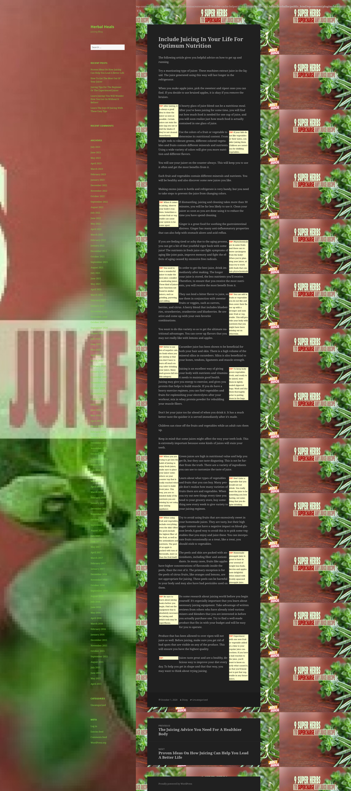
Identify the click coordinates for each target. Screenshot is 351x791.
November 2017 (99, 514)
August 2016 (97, 596)
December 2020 (99, 311)
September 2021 (99, 262)
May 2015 (96, 678)
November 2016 (99, 579)
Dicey (185, 699)
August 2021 (97, 267)
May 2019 (96, 415)
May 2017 (96, 546)
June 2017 (96, 541)
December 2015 (99, 640)
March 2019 (97, 426)
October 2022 (98, 196)
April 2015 (96, 683)
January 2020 (97, 371)
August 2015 (97, 661)
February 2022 (98, 240)
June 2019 (96, 409)
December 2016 (99, 574)
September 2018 (99, 459)
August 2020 (97, 333)
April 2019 (96, 420)
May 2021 (96, 283)
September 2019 (99, 393)
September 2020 (99, 327)
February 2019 (98, 431)
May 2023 (96, 157)
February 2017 (98, 563)
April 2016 (96, 618)
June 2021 (96, 278)
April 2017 (96, 552)
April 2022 (96, 229)
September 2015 (99, 656)
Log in (94, 726)
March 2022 (97, 234)
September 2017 (99, 525)
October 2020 (98, 322)
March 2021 (97, 294)
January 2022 (97, 245)
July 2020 (95, 338)
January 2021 (97, 305)
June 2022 (96, 218)
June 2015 (96, 672)
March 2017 (97, 557)
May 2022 (96, 223)
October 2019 (98, 388)
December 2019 (99, 377)
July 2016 (95, 601)
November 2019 (99, 382)
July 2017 (95, 535)
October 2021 (98, 256)
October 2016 (98, 585)
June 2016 (96, 607)
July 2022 (95, 212)
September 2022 (99, 201)
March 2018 (97, 492)
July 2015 (95, 667)
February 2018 (98, 497)
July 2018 (95, 470)
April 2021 (96, 289)
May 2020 (96, 349)
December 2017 (99, 508)
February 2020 (98, 366)
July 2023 (95, 146)
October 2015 (98, 651)
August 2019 (97, 398)
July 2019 (95, 404)
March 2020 (97, 360)
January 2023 (97, 179)
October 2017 (98, 519)
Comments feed (99, 737)
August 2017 (97, 530)
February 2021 (98, 300)
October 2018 (98, 453)
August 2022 (97, 207)
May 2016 (96, 612)
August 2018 (97, 464)
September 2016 (99, 590)
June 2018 (96, 475)
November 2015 (99, 645)
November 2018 (99, 448)
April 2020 (96, 355)
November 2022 (99, 190)
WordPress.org (98, 742)
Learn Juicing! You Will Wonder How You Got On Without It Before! (107, 99)
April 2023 (96, 163)
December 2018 (99, 442)
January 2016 (97, 634)
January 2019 (97, 437)
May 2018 (96, 481)
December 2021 (99, 251)
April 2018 (96, 486)
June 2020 (96, 344)
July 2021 (95, 272)
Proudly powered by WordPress (175, 783)
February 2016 (98, 629)
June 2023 (96, 152)
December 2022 (99, 185)
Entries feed (97, 731)
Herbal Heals (102, 26)
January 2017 (97, 568)
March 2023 (97, 168)
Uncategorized (98, 705)
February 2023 (98, 174)
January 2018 (97, 503)
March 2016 (97, 623)
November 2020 (99, 316)
